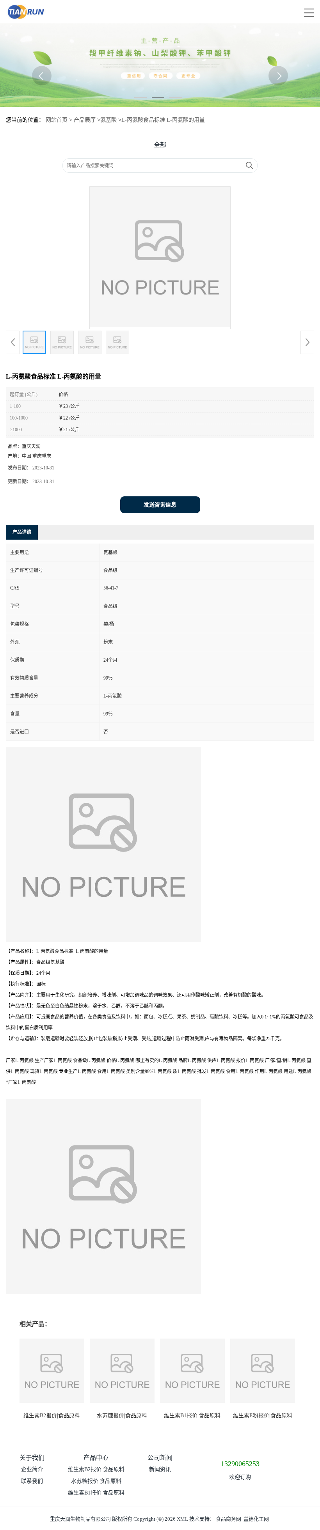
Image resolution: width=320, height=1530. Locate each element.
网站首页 (57, 120)
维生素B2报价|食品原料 (51, 1415)
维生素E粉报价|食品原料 (262, 1415)
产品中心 (96, 1457)
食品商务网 (228, 1519)
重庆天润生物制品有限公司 (80, 1519)
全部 (160, 145)
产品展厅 (85, 120)
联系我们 (32, 1481)
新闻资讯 (160, 1469)
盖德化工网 (256, 1519)
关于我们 (32, 1457)
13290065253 (240, 1464)
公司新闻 (160, 1457)
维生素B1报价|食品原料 (192, 1415)
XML (182, 1519)
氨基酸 (108, 120)
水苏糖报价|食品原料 (122, 1415)
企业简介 (32, 1469)
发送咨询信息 (160, 505)
